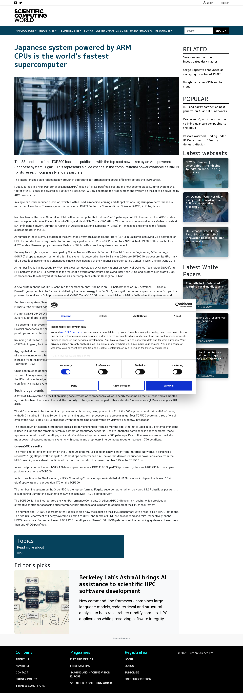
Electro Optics (81, 659)
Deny (74, 385)
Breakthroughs (141, 30)
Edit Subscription (138, 679)
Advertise (23, 666)
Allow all (169, 385)
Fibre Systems (80, 666)
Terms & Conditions (30, 686)
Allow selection (121, 385)
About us (22, 659)
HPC (19, 552)
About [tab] (177, 316)
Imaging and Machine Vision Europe (90, 674)
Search (220, 30)
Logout (130, 666)
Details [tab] (103, 316)
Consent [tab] (66, 316)
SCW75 (88, 30)
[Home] (30, 11)
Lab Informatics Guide (112, 30)
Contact (22, 672)
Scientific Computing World (91, 683)
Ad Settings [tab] (140, 316)
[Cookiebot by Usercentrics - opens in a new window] (177, 304)
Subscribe (132, 672)
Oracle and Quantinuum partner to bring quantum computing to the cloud (204, 123)
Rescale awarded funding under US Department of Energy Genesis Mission (204, 140)
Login (129, 659)
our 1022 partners (71, 332)
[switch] (103, 371)
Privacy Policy (26, 679)
